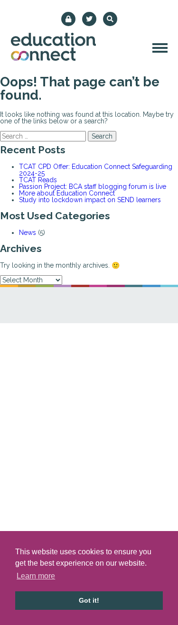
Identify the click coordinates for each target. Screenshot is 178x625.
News (27, 232)
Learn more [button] (36, 576)
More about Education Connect (67, 193)
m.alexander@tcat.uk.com (100, 401)
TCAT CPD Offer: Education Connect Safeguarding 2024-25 (95, 170)
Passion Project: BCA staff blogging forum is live (92, 186)
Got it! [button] (89, 600)
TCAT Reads (38, 180)
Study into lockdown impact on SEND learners (90, 200)
